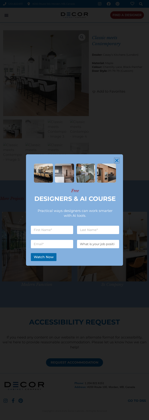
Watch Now (44, 257)
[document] (74, 210)
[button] (116, 160)
